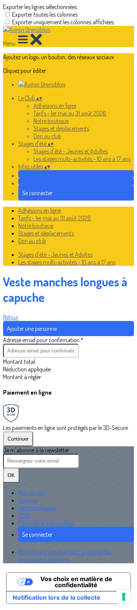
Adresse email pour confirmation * (43, 340)
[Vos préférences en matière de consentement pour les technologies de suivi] (123, 596)
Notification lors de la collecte (56, 597)
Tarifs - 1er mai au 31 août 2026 (69, 113)
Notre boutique (50, 121)
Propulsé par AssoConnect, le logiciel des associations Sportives (64, 555)
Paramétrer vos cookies (45, 523)
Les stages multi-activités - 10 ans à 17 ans (82, 159)
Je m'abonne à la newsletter (36, 450)
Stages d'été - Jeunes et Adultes (70, 151)
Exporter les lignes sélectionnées (40, 7)
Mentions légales (37, 508)
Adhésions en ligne (54, 105)
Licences (28, 500)
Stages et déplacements (61, 128)
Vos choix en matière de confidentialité (76, 582)
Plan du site (31, 492)
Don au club (47, 136)
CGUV (25, 515)
